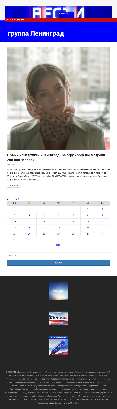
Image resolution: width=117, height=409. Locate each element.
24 (14, 234)
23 (102, 228)
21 (73, 228)
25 (29, 234)
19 (44, 228)
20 (58, 228)
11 (29, 221)
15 (88, 221)
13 (58, 221)
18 (29, 228)
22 (88, 228)
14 (73, 221)
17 (14, 228)
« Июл (57, 245)
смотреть (14, 185)
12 (44, 221)
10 (14, 221)
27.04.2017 (13, 165)
